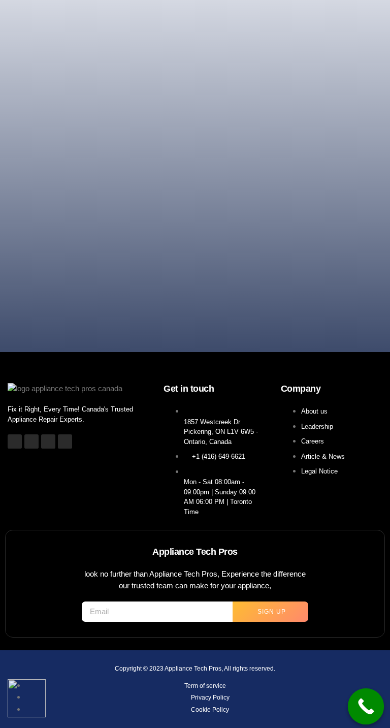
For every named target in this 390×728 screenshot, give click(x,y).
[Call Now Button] (366, 706)
